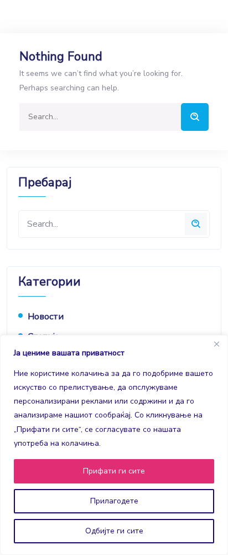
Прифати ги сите (114, 471)
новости (46, 316)
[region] (114, 445)
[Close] (216, 344)
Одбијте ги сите (114, 531)
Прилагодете (114, 501)
